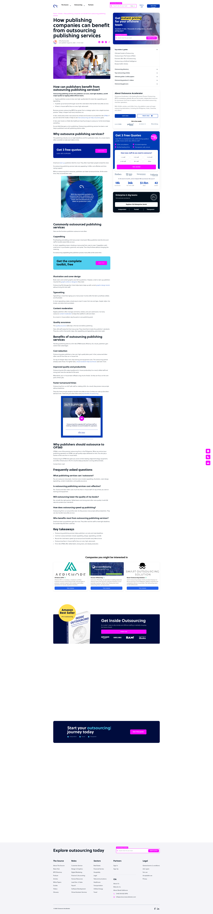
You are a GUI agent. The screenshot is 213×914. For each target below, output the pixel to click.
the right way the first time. (87, 466)
